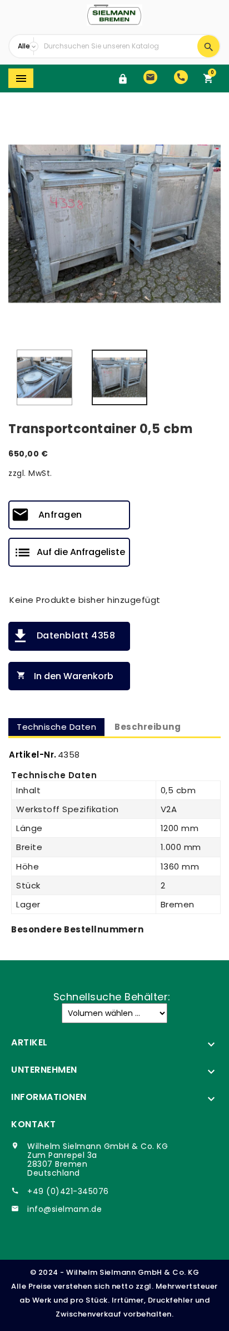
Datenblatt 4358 (76, 635)
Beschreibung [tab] (147, 727)
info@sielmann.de (64, 1209)
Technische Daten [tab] (56, 727)
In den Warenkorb (65, 676)
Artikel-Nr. (33, 754)
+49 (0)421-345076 (68, 1191)
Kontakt (33, 1124)
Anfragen (60, 514)
